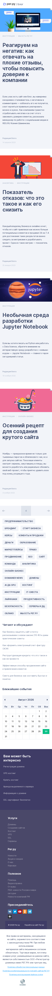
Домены (34, 578)
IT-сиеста (32, 592)
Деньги (9, 542)
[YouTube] (20, 911)
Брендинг (10, 528)
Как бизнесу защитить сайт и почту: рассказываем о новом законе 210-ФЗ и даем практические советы (25, 635)
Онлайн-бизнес (26, 416)
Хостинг (27, 585)
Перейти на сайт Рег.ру (34, 925)
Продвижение (13, 556)
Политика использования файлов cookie (26, 975)
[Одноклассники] (25, 911)
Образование (28, 542)
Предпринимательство (19, 521)
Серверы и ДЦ (37, 606)
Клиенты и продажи (31, 535)
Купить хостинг (11, 780)
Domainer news (14, 578)
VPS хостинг (9, 773)
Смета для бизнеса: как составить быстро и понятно (24, 677)
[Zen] (10, 916)
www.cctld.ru (38, 982)
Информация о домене (14, 793)
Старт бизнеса (32, 528)
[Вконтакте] (10, 911)
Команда (10, 563)
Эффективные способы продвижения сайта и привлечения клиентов (24, 667)
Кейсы (8, 535)
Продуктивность (34, 599)
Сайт (42, 556)
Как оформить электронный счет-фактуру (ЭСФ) (23, 647)
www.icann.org (23, 982)
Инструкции (8, 36)
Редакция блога (9, 138)
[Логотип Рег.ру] (9, 4)
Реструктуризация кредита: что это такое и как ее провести (24, 657)
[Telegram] (30, 911)
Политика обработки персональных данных (26, 967)
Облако (9, 613)
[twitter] (15, 911)
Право (33, 549)
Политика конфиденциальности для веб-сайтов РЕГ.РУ (26, 971)
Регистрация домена (13, 766)
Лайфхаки (11, 599)
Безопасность (13, 606)
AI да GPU (10, 585)
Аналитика (8, 183)
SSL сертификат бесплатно (16, 800)
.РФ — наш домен (10, 982)
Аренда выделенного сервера (18, 786)
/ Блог (19, 4)
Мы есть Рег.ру (25, 36)
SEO (30, 556)
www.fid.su (26, 990)
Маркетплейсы (14, 549)
